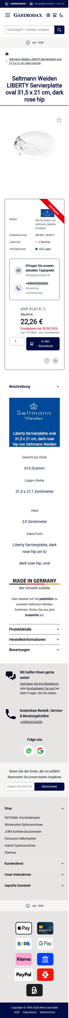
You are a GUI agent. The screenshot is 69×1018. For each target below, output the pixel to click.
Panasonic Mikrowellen (20, 844)
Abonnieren (47, 792)
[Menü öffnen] (8, 15)
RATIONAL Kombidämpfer (22, 823)
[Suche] (59, 30)
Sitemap (10, 858)
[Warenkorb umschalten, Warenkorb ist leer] (55, 15)
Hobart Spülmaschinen (20, 851)
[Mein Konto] (48, 15)
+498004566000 (31, 728)
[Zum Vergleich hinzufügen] (55, 360)
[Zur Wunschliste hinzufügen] (47, 360)
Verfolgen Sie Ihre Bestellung (39, 684)
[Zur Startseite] (28, 15)
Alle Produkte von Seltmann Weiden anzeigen (45, 224)
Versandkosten (52, 332)
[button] (33, 814)
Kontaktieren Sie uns (40, 689)
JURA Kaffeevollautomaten (23, 837)
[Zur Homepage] (7, 53)
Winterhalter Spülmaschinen (24, 830)
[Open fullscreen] (59, 120)
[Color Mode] (61, 15)
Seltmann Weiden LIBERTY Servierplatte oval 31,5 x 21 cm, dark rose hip (35, 61)
